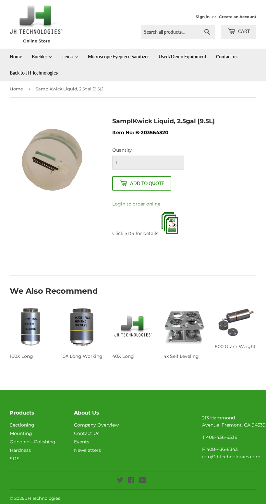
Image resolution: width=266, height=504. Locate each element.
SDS (14, 459)
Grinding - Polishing (32, 442)
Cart (243, 31)
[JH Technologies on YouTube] (142, 481)
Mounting (21, 433)
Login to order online (136, 204)
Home (16, 88)
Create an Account (237, 16)
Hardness (20, 450)
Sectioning (22, 425)
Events (81, 442)
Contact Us (86, 433)
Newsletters (87, 450)
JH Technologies (42, 498)
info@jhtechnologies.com (231, 457)
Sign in (203, 16)
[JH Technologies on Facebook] (131, 481)
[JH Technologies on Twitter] (120, 481)
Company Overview (96, 425)
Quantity (122, 150)
